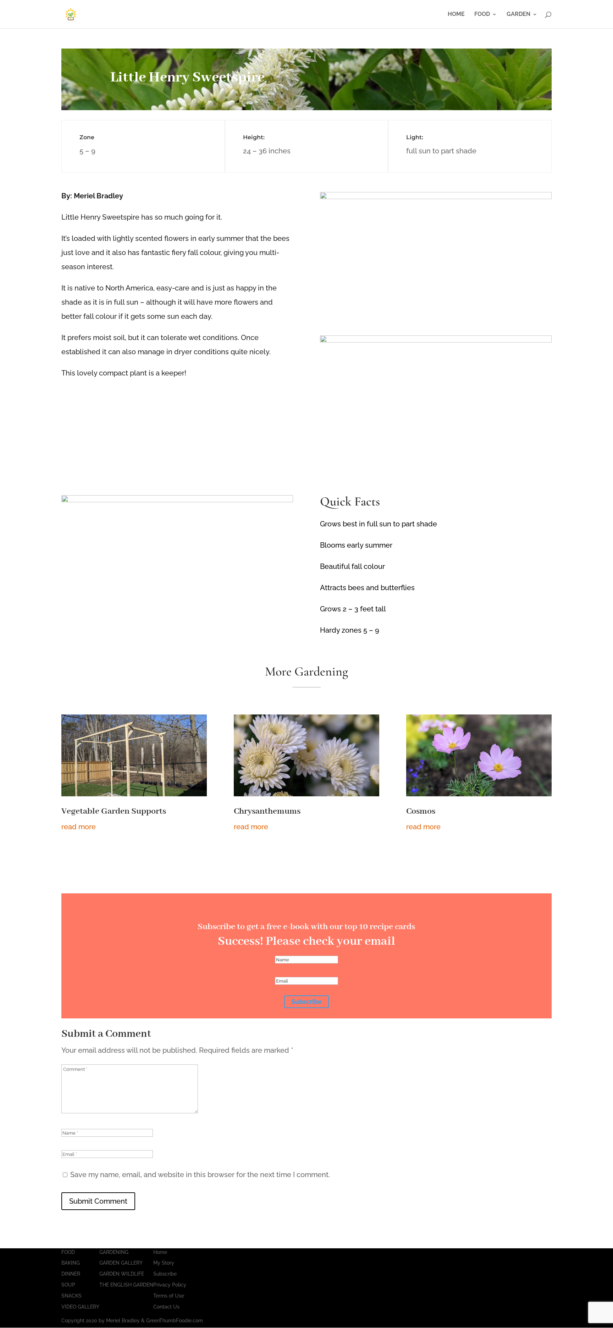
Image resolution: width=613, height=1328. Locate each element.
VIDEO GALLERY (80, 1307)
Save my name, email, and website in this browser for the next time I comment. (200, 1174)
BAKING (70, 1263)
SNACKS (71, 1296)
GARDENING (113, 1252)
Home (160, 1252)
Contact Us (166, 1307)
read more (78, 827)
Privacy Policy (169, 1285)
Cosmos (420, 811)
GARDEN (518, 14)
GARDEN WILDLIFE (121, 1274)
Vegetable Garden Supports (113, 811)
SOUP (68, 1285)
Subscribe (165, 1274)
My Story (163, 1263)
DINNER (70, 1274)
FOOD (482, 14)
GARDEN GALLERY (121, 1263)
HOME (456, 14)
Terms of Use (168, 1296)
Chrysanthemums (267, 811)
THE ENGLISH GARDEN (126, 1285)
